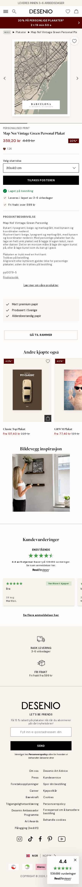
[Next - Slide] (77, 78)
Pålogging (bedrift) (27, 828)
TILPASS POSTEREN (41, 180)
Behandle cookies (54, 819)
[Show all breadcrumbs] (7, 32)
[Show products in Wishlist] (68, 11)
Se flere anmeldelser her (41, 615)
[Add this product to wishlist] (74, 40)
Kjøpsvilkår (50, 790)
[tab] (13, 121)
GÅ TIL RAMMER (41, 335)
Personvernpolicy (38, 754)
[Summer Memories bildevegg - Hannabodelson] (41, 483)
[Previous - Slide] (5, 78)
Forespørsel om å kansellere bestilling (61, 811)
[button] (63, 870)
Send (41, 745)
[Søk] (14, 11)
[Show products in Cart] (76, 11)
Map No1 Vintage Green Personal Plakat (54, 32)
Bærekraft (32, 797)
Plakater (21, 32)
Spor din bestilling (54, 784)
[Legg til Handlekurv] (47, 418)
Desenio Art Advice (55, 771)
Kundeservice (52, 777)
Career (34, 790)
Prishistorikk (11, 277)
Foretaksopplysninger (25, 784)
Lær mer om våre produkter (41, 285)
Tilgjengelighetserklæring (22, 804)
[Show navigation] (6, 11)
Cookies (48, 797)
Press (35, 777)
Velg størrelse (12, 160)
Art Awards (32, 821)
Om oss (34, 771)
